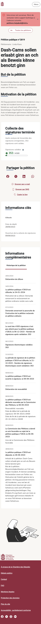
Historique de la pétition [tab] (16, 265)
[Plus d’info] (23, 149)
